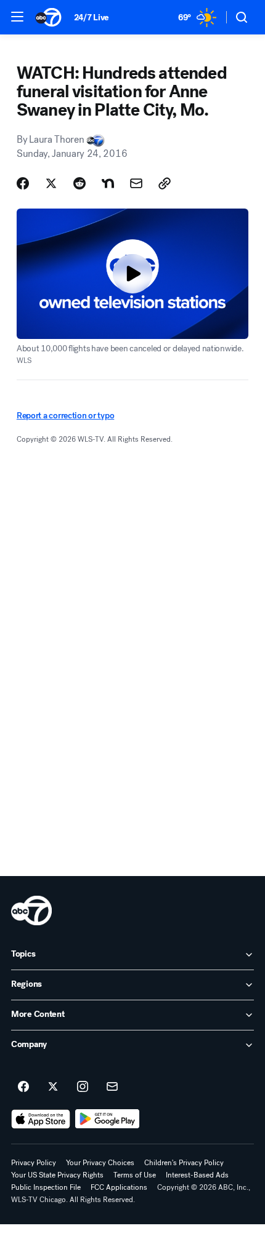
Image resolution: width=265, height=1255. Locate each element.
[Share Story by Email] (136, 183)
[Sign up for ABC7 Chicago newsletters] (112, 1087)
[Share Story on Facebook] (22, 183)
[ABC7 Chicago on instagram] (82, 1087)
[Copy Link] (164, 183)
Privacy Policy (33, 1162)
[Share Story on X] (51, 183)
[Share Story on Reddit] (79, 183)
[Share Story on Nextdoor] (107, 183)
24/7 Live (91, 17)
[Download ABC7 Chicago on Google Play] (107, 1119)
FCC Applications (119, 1187)
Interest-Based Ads (197, 1175)
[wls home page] (31, 910)
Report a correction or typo (65, 415)
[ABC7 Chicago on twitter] (53, 1087)
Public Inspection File (46, 1187)
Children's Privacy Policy (184, 1162)
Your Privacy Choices (100, 1162)
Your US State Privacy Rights (57, 1175)
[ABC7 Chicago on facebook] (23, 1087)
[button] (17, 16)
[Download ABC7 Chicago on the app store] (40, 1119)
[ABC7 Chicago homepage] (48, 17)
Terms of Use (134, 1175)
